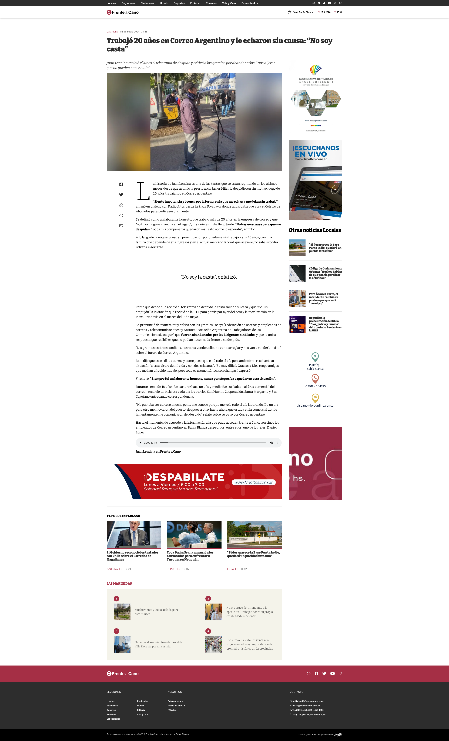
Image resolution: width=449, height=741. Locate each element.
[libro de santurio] (297, 324)
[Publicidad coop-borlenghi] (315, 96)
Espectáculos (250, 3)
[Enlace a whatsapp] (314, 3)
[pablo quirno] (134, 534)
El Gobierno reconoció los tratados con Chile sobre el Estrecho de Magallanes (132, 556)
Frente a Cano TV (176, 705)
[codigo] (297, 273)
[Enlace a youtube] (329, 3)
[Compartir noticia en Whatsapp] (121, 205)
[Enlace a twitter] (324, 3)
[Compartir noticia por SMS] (121, 215)
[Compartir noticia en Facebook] (121, 184)
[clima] (122, 612)
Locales (111, 3)
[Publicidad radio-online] (315, 180)
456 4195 (307, 710)
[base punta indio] (297, 247)
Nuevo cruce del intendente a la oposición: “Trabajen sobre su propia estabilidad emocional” (249, 612)
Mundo (164, 3)
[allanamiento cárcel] (122, 644)
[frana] (194, 534)
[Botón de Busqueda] (340, 3)
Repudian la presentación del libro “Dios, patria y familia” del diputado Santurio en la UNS (325, 324)
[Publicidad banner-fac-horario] (315, 463)
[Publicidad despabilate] (194, 481)
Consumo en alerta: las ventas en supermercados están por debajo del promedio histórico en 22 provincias (249, 644)
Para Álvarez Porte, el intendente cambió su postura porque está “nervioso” (323, 298)
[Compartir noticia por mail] (121, 225)
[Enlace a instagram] (335, 3)
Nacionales (147, 3)
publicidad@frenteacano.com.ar (308, 701)
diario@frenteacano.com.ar (306, 705)
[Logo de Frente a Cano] (123, 12)
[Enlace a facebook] (319, 3)
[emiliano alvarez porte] (297, 298)
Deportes (179, 3)
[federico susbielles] (213, 612)
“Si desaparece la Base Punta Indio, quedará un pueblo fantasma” (325, 248)
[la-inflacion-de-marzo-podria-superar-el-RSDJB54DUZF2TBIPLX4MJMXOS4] (213, 644)
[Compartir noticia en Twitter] (121, 194)
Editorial (195, 3)
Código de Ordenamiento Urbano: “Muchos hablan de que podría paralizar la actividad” (325, 273)
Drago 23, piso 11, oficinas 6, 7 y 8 (309, 714)
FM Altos (172, 710)
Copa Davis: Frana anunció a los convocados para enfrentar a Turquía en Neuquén (190, 556)
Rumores (211, 3)
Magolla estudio (326, 734)
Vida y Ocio (229, 3)
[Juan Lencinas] (194, 122)
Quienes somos (175, 701)
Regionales (128, 3)
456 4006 (319, 710)
